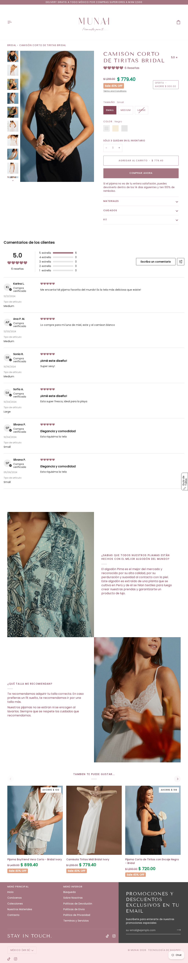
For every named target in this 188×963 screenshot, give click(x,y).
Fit (105, 219)
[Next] (177, 779)
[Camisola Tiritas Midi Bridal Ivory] (94, 820)
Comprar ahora (141, 173)
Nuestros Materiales (19, 909)
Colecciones (15, 903)
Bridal (11, 45)
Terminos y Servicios (76, 920)
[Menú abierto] (12, 22)
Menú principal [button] (18, 886)
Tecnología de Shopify (164, 950)
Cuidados (110, 210)
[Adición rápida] (35, 850)
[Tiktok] (107, 936)
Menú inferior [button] (73, 886)
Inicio (10, 892)
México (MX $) (20, 950)
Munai (135, 950)
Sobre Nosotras (73, 898)
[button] (184, 481)
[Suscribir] (178, 930)
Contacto (13, 915)
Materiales (111, 201)
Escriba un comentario (156, 261)
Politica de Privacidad (76, 915)
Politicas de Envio (74, 909)
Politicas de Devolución (77, 903)
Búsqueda (69, 892)
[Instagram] (114, 936)
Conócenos (14, 898)
